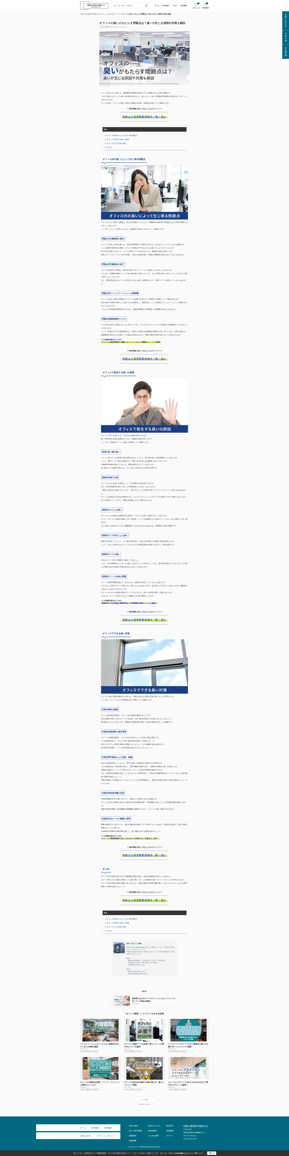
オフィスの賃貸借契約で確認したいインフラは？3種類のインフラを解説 (131, 342)
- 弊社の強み (133, 1125)
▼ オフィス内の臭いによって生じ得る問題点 (121, 135)
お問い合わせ (285, 21)
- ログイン (169, 1135)
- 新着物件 (132, 1135)
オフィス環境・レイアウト (109, 27)
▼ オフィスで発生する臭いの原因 (117, 139)
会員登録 (285, 52)
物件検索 (166, 5)
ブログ (174, 5)
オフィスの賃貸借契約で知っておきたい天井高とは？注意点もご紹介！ (130, 838)
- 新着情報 (132, 1140)
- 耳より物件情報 (135, 1130)
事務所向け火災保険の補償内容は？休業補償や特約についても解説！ (130, 603)
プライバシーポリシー (106, 1135)
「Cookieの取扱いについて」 (182, 1153)
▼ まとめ (108, 147)
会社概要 (183, 5)
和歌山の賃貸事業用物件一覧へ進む (144, 116)
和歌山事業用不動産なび (195, 1126)
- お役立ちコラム (153, 1125)
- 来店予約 (169, 1125)
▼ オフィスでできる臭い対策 (115, 143)
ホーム (156, 5)
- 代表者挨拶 (152, 1130)
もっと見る (144, 1099)
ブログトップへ (144, 1104)
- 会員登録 (169, 1130)
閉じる (211, 1153)
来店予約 (285, 37)
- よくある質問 (152, 1135)
